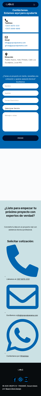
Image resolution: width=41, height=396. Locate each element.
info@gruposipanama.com (15, 43)
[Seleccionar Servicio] (20, 108)
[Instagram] (20, 379)
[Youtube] (26, 379)
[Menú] (34, 4)
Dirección (9, 57)
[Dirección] (6, 54)
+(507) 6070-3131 (12, 26)
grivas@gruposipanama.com (16, 46)
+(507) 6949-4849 (12, 29)
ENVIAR (20, 138)
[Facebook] (14, 379)
